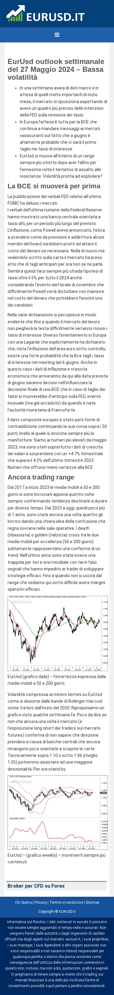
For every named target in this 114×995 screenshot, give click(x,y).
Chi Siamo (23, 902)
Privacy (41, 902)
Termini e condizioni (66, 902)
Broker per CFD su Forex (36, 886)
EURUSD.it (67, 911)
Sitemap (92, 902)
